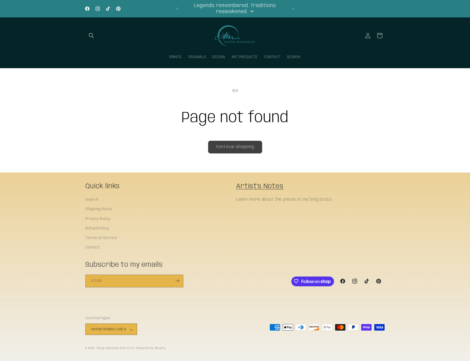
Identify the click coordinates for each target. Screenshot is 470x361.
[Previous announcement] (177, 9)
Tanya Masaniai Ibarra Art (115, 348)
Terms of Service (101, 238)
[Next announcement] (293, 9)
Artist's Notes (260, 186)
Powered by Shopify (151, 348)
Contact (92, 247)
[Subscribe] (177, 280)
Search (91, 200)
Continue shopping (235, 147)
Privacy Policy (97, 219)
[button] (91, 36)
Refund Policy (97, 228)
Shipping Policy (98, 209)
